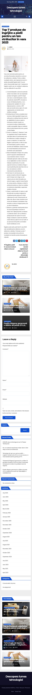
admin (10, 47)
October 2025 (6, 528)
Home (12, 691)
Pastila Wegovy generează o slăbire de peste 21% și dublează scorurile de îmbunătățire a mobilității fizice (15, 471)
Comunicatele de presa (9, 583)
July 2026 (5, 493)
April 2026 (5, 504)
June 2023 (5, 564)
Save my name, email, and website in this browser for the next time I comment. (16, 412)
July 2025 (5, 540)
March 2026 (6, 508)
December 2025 (7, 520)
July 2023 (5, 560)
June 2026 (5, 497)
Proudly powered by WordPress (9, 687)
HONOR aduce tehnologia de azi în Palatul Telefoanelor (15, 612)
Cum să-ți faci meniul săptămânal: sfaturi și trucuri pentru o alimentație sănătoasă (23, 251)
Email (4, 389)
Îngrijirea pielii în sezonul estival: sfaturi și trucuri (10, 247)
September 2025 (7, 532)
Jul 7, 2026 (8, 630)
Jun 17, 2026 (8, 647)
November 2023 (7, 548)
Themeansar (27, 687)
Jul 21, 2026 (8, 614)
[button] (26, 16)
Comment (5, 349)
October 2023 (6, 552)
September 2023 (7, 556)
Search (4, 425)
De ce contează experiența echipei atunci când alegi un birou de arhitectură (15, 290)
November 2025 (7, 524)
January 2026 (6, 516)
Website (5, 399)
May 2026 (5, 500)
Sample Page (18, 691)
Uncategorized (5, 26)
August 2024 (6, 544)
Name (5, 380)
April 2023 (5, 572)
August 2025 (6, 536)
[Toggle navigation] (15, 16)
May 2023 (5, 568)
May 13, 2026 (8, 664)
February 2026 (7, 512)
